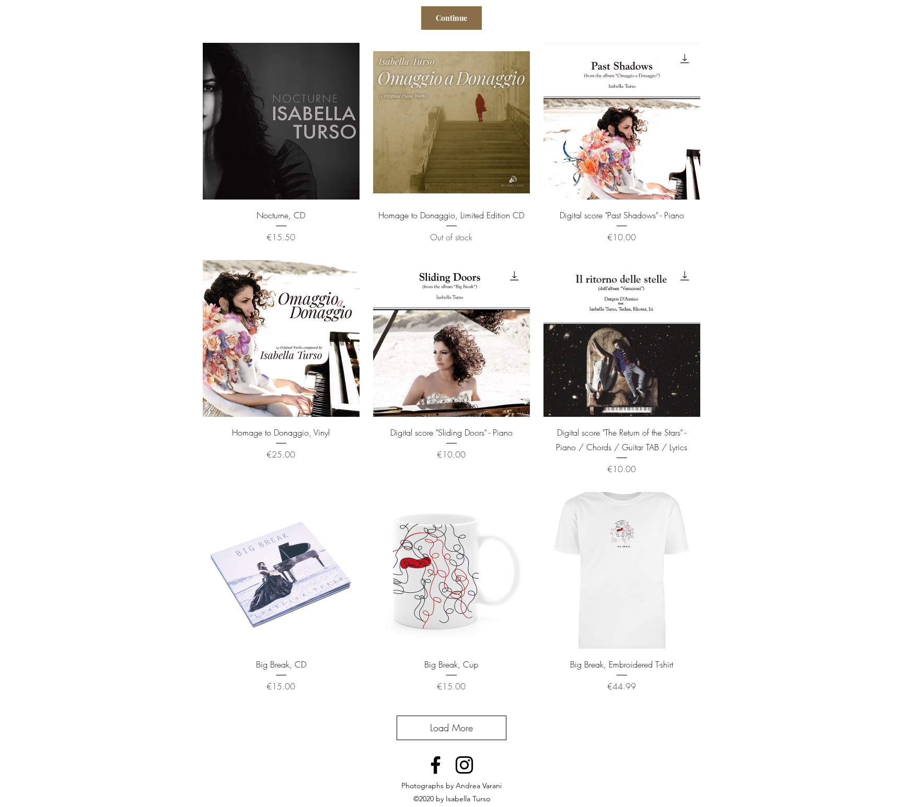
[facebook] (435, 765)
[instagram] (464, 765)
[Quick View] (281, 121)
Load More (451, 727)
